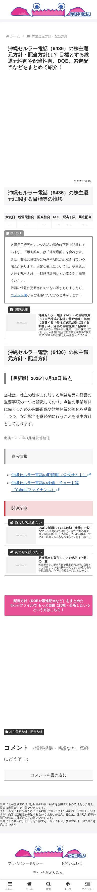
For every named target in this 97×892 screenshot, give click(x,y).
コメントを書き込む (48, 775)
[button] (87, 703)
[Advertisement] (48, 123)
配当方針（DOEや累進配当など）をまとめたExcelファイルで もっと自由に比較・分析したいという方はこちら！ (48, 605)
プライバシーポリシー (25, 863)
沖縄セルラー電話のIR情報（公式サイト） (49, 475)
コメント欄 (19, 295)
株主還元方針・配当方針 (25, 732)
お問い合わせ (71, 863)
